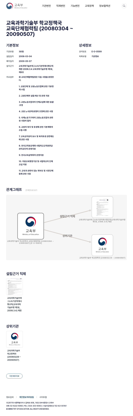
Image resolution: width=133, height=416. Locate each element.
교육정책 (89, 5)
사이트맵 (43, 397)
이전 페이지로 (14, 376)
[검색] (124, 5)
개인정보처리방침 (26, 397)
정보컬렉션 (104, 5)
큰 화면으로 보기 (31, 190)
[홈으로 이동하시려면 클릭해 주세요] (18, 6)
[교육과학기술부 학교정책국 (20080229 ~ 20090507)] (14, 339)
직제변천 (60, 5)
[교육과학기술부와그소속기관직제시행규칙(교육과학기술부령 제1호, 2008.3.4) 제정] (14, 286)
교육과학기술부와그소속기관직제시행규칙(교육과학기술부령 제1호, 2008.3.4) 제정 (14, 304)
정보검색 (10, 397)
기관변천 (46, 5)
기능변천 (75, 5)
